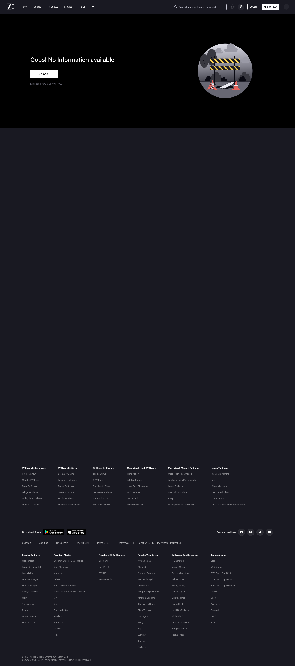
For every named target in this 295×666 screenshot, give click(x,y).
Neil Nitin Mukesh (180, 610)
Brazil (213, 616)
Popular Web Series (148, 555)
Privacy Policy (82, 543)
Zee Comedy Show (220, 492)
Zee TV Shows (99, 473)
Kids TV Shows (29, 622)
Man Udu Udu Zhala (177, 492)
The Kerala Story (62, 610)
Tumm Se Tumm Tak (31, 567)
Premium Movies (62, 555)
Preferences (123, 543)
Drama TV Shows (66, 473)
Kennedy (58, 573)
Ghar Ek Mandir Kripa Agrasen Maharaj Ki (231, 504)
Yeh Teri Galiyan (134, 480)
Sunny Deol (177, 604)
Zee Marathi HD (106, 579)
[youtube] (269, 532)
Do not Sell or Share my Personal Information (159, 543)
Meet (214, 480)
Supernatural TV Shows (69, 504)
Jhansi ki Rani (28, 573)
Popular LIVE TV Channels (112, 555)
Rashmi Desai (178, 634)
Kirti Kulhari (177, 616)
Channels (26, 543)
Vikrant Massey (179, 567)
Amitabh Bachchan (181, 622)
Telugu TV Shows (30, 492)
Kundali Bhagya (29, 585)
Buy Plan (272, 6)
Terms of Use (103, 543)
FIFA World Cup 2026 (221, 573)
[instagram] (250, 532)
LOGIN (253, 6)
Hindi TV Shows (29, 473)
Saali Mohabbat (61, 567)
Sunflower (142, 634)
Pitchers (142, 647)
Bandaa (57, 628)
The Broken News (146, 604)
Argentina (215, 604)
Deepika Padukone (181, 573)
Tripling (141, 641)
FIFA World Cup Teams (221, 579)
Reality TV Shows (66, 498)
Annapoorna (28, 604)
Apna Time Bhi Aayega (138, 486)
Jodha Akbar (133, 473)
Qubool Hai (132, 498)
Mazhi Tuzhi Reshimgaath (180, 473)
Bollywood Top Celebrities (185, 555)
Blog (213, 560)
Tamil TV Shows (29, 486)
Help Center (62, 543)
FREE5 (81, 7)
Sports (37, 7)
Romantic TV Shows (67, 480)
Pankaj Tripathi (179, 591)
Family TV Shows (66, 486)
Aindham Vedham (146, 597)
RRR (55, 634)
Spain (213, 597)
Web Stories (216, 567)
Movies (68, 7)
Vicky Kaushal (178, 597)
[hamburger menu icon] (286, 7)
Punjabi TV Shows (30, 504)
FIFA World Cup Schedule (223, 585)
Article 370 (59, 616)
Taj (139, 628)
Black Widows (144, 610)
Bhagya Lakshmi (219, 486)
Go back (44, 74)
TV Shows (52, 7)
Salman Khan (178, 579)
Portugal (215, 622)
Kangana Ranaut (179, 628)
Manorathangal (145, 579)
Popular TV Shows (31, 555)
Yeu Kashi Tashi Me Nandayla (182, 480)
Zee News (103, 560)
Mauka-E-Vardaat (220, 498)
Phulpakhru (173, 498)
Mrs (56, 597)
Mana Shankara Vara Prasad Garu (70, 591)
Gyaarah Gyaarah (146, 573)
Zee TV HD (104, 567)
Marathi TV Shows (30, 480)
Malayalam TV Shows (32, 498)
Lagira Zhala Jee (175, 486)
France (214, 591)
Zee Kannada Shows (102, 492)
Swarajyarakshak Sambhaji (181, 504)
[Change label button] (241, 7)
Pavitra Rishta (133, 492)
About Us (43, 543)
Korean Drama (29, 616)
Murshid (142, 567)
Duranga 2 (143, 616)
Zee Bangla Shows (101, 504)
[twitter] (260, 532)
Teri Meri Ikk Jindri (135, 504)
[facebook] (241, 532)
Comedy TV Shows (67, 492)
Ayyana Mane (144, 560)
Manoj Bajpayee (179, 585)
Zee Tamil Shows (101, 498)
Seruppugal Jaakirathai (148, 591)
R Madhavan (178, 560)
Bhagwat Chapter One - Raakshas (70, 560)
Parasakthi (59, 622)
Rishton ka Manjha (220, 473)
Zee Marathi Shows (102, 486)
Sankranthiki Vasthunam (65, 585)
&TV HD (102, 573)
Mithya (141, 622)
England (215, 610)
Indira (25, 610)
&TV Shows (98, 480)
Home (24, 7)
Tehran (57, 579)
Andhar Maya (144, 585)
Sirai (56, 604)
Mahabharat (28, 560)
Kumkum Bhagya (30, 579)
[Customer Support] (232, 7)
